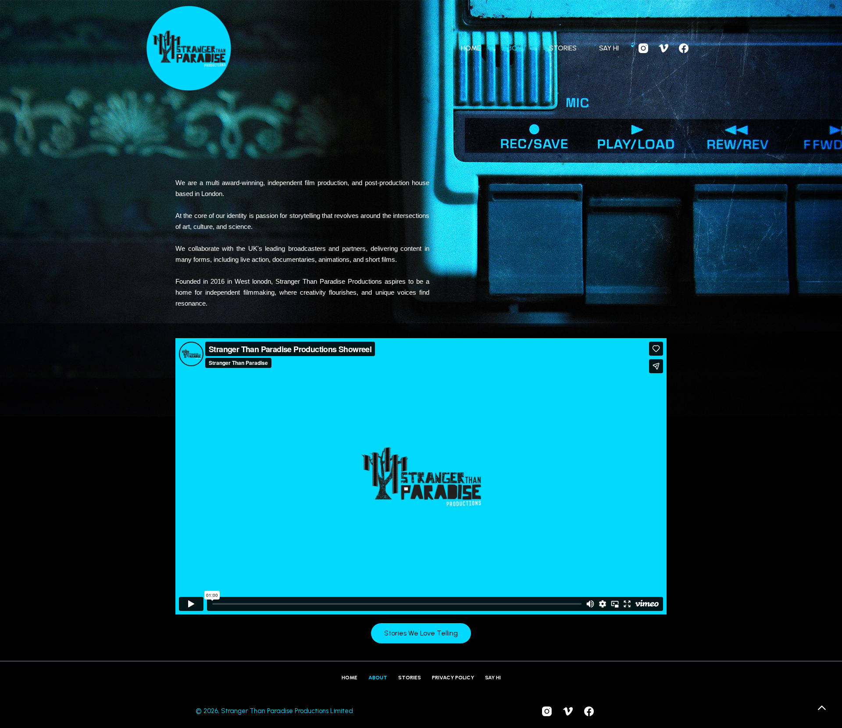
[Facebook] (684, 48)
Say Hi (609, 48)
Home (471, 48)
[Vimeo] (663, 48)
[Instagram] (643, 48)
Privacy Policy (453, 677)
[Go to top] (822, 708)
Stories (563, 48)
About (515, 48)
